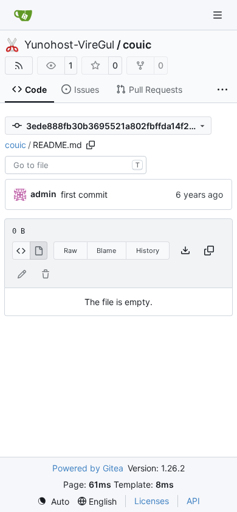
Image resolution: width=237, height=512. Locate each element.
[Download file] (185, 250)
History (147, 250)
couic (137, 45)
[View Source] (21, 250)
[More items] (222, 90)
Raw (70, 250)
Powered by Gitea (87, 468)
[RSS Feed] (19, 65)
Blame (106, 250)
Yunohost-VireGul (69, 45)
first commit (84, 194)
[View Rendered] (39, 250)
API (193, 501)
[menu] (53, 501)
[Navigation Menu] (219, 15)
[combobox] (75, 165)
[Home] (23, 15)
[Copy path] (90, 145)
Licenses (151, 501)
